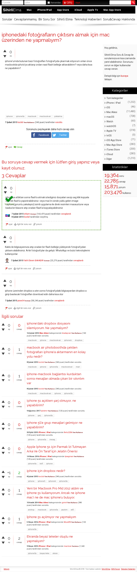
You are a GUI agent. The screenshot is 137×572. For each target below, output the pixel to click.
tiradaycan (66, 333)
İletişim (6, 569)
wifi (72, 510)
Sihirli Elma (65, 19)
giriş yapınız (79, 162)
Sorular (7, 19)
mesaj (52, 439)
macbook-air (45, 116)
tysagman (69, 456)
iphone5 (41, 481)
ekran (55, 553)
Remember (56, 3)
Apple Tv (92, 9)
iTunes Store (113, 149)
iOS (108, 107)
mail (78, 367)
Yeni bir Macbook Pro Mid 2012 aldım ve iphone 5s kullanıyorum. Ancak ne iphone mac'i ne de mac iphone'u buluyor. (56, 493)
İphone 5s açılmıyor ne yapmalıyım (51, 517)
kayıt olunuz (13, 168)
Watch (109, 121)
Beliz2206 (68, 432)
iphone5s (20, 116)
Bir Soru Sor (46, 19)
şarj (39, 415)
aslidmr (44, 411)
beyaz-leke (44, 553)
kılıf (41, 464)
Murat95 (67, 522)
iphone (9, 116)
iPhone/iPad (44, 9)
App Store (63, 9)
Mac (29, 9)
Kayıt (78, 3)
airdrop (31, 510)
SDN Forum (115, 569)
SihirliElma (106, 569)
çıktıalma (58, 116)
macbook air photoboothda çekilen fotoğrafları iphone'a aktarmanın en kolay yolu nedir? (56, 352)
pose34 (21, 300)
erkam (27, 214)
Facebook (44, 135)
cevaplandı (66, 214)
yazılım (64, 510)
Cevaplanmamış (25, 19)
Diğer (109, 159)
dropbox (78, 340)
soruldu (58, 122)
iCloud (78, 9)
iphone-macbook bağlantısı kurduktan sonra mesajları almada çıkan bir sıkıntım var (55, 378)
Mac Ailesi (44, 333)
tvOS (109, 135)
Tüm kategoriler (114, 98)
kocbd (20, 122)
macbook (32, 116)
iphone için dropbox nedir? (46, 471)
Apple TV (111, 131)
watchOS (111, 126)
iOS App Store (113, 140)
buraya (124, 76)
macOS (110, 116)
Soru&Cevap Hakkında (119, 19)
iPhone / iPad (44, 432)
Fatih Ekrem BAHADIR (33, 260)
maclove (68, 546)
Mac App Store (112, 9)
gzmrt (64, 502)
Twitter (63, 135)
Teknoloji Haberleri (87, 19)
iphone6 (68, 340)
